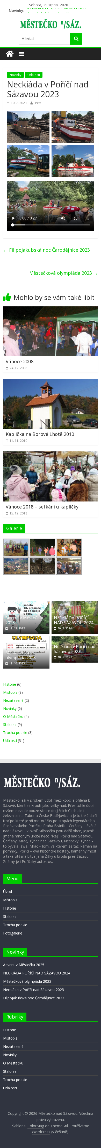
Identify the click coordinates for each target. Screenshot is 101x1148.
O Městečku (13, 716)
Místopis (10, 692)
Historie (9, 684)
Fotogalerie (12, 933)
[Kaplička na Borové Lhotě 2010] (50, 382)
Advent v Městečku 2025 (23, 620)
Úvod (7, 891)
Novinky (15, 75)
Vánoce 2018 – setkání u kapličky (42, 507)
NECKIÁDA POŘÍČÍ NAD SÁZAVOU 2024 (73, 620)
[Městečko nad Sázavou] (9, 54)
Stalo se (10, 724)
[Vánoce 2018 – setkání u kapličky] (50, 454)
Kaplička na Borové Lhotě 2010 (40, 434)
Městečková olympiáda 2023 (63, 273)
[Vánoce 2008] (50, 309)
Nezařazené (13, 700)
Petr (38, 103)
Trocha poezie (15, 732)
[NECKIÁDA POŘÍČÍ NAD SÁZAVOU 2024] (75, 604)
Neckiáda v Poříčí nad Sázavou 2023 (55, 10)
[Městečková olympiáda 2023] (26, 639)
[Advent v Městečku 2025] (26, 604)
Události (33, 75)
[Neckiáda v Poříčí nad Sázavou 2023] (75, 639)
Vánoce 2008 (19, 361)
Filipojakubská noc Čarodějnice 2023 (46, 250)
